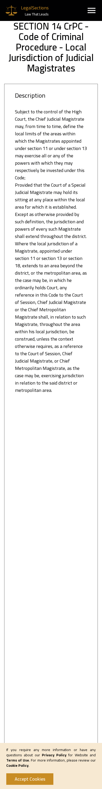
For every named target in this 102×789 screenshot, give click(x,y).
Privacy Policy (54, 755)
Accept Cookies (30, 779)
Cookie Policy (17, 765)
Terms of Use (17, 760)
